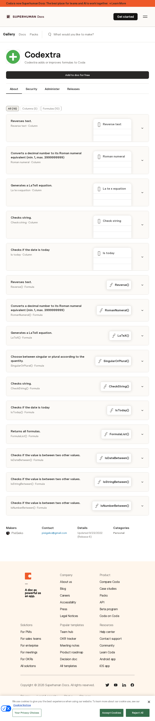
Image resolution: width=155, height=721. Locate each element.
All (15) (12, 108)
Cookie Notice (22, 705)
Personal (119, 532)
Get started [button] (125, 17)
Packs (34, 34)
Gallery (9, 34)
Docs (22, 34)
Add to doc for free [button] (77, 75)
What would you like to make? (73, 34)
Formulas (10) (51, 108)
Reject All (137, 712)
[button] (144, 128)
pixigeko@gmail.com (54, 532)
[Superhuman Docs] (25, 16)
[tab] (14, 90)
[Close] (149, 702)
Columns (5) (29, 108)
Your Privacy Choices (27, 712)
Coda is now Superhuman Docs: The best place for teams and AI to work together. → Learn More (66, 3)
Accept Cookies (111, 712)
